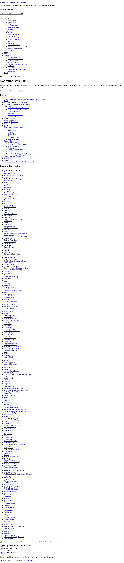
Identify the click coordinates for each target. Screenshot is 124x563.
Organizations (8, 423)
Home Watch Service (10, 350)
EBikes (6, 282)
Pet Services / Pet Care (11, 442)
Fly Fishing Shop (9, 315)
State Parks (7, 497)
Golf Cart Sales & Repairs (12, 331)
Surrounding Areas (13, 139)
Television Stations (9, 504)
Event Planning (8, 296)
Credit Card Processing (11, 277)
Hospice (6, 353)
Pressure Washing (9, 460)
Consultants (7, 273)
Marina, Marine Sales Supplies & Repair (16, 390)
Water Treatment (9, 524)
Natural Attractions (13, 146)
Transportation (8, 510)
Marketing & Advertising (11, 392)
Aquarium (7, 189)
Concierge (7, 271)
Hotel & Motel (8, 357)
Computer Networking (15, 270)
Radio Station (8, 469)
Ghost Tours (7, 327)
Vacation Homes (9, 519)
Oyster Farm (8, 428)
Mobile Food (8, 402)
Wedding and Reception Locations (22, 155)
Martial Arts (7, 394)
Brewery (6, 231)
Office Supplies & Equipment (13, 420)
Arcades (6, 191)
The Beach (11, 151)
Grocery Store (8, 334)
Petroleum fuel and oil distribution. (14, 444)
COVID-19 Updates (10, 118)
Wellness (6, 533)
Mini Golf (7, 400)
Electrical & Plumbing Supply (13, 290)
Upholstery (7, 516)
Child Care (7, 252)
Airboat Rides (8, 180)
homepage (56, 85)
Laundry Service (9, 378)
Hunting (6, 360)
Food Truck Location (10, 318)
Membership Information (15, 115)
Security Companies (10, 491)
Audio (6, 203)
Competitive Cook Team (11, 266)
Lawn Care (11, 376)
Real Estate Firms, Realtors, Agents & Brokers (18, 474)
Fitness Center (8, 311)
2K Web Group (30, 560)
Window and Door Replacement (14, 537)
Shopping (11, 148)
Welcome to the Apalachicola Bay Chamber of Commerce (21, 162)
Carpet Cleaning (9, 247)
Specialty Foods (9, 495)
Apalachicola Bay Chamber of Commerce (13, 2)
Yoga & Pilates (8, 538)
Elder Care (7, 289)
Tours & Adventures (10, 507)
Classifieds (11, 113)
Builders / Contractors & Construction (15, 233)
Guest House (8, 336)
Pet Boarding (8, 439)
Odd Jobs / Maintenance (11, 418)
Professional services (10, 463)
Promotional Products (10, 465)
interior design (8, 367)
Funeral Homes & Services (12, 320)
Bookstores (7, 229)
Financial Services (9, 304)
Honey (6, 352)
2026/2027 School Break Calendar (18, 108)
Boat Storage (8, 224)
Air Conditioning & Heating (12, 179)
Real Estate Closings (10, 472)
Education (7, 285)
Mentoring (11, 287)
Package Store (8, 430)
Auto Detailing (8, 205)
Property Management (10, 467)
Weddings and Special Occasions (18, 153)
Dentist (6, 280)
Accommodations (9, 172)
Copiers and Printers (10, 275)
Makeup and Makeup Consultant (14, 388)
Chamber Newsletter (14, 111)
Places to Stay (8, 123)
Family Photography (14, 449)
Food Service (8, 317)
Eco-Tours (7, 284)
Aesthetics (7, 177)
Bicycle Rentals (8, 217)
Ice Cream (11, 479)
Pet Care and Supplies (10, 441)
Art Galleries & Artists (11, 194)
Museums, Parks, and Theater (17, 144)
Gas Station (7, 325)
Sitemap (6, 125)
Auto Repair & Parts (10, 207)
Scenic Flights (8, 484)
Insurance (7, 366)
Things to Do (8, 141)
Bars (5, 212)
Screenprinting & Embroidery (13, 486)
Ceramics (7, 250)
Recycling (7, 476)
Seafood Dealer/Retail (10, 488)
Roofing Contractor (10, 481)
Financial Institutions (10, 303)
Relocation (11, 136)
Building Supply (9, 235)
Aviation (6, 208)
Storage (6, 498)
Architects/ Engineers (10, 193)
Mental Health (8, 399)
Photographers (8, 448)
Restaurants (7, 477)
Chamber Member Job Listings (17, 109)
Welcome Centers (9, 530)
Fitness (6, 310)
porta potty (7, 458)
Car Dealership (8, 243)
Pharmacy (7, 446)
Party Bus (7, 432)
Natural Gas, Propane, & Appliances (15, 409)
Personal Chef (8, 437)
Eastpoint (10, 132)
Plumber (6, 455)
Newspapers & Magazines (12, 413)
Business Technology (10, 240)
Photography (8, 451)
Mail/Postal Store (9, 387)
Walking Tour (8, 158)
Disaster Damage (13, 259)
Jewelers (6, 369)
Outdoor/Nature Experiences (12, 425)
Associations (8, 200)
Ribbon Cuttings (13, 116)
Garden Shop (8, 324)
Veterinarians (8, 521)
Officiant (6, 421)
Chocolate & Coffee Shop (12, 254)
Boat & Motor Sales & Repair (13, 219)
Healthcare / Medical (10, 345)
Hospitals (7, 355)
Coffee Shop (8, 263)
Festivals (6, 299)
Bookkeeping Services (11, 228)
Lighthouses (7, 381)
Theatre (6, 505)
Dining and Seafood (10, 120)
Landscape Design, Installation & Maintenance (18, 374)
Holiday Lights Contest (11, 122)
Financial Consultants (10, 301)
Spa (5, 493)
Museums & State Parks (11, 406)
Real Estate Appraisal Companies (14, 470)
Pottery (10, 196)
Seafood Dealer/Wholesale (12, 490)
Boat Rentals (8, 221)
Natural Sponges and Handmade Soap (15, 411)
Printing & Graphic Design (12, 462)
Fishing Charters (9, 308)
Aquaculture (7, 187)
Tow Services (8, 509)
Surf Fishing (7, 500)
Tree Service (8, 514)
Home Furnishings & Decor (12, 348)
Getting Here (12, 134)
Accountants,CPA (9, 174)
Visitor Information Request (12, 157)
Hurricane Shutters (9, 362)
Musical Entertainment (11, 407)
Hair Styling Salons (10, 339)
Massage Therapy (9, 395)
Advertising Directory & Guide (13, 175)
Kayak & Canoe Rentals (11, 371)
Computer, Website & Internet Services (16, 268)
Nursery (6, 416)
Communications (9, 264)
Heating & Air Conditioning (12, 346)
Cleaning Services (9, 257)
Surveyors (7, 502)
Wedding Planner (9, 528)
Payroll (6, 435)
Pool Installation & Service (12, 456)
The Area (7, 129)
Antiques (6, 184)
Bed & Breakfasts (9, 215)
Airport (6, 182)
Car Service (7, 245)
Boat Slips (7, 222)
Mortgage (7, 404)
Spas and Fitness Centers (15, 150)
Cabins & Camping (10, 242)
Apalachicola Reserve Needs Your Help (16, 102)
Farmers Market (9, 297)
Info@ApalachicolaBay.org (8, 552)
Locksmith (7, 385)
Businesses (7, 106)
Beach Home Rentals (10, 214)
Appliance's (7, 186)
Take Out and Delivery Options (13, 127)
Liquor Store (8, 383)
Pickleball (7, 453)
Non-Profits (7, 414)
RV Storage (7, 483)
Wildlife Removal (9, 535)
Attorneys (7, 201)
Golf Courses (8, 332)
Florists (6, 313)
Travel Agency (8, 512)
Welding (6, 531)
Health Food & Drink (10, 343)
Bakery (6, 210)
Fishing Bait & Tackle (10, 306)
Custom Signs (8, 278)
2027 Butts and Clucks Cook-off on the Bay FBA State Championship (25, 99)
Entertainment (8, 294)
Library (6, 380)
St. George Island (13, 137)
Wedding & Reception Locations (14, 526)
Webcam (6, 160)
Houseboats (7, 359)
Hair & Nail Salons (10, 338)
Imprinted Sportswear (10, 364)
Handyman (7, 341)
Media (6, 397)
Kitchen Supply (8, 373)
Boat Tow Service (9, 226)
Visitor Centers (8, 523)
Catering (6, 249)
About (6, 101)
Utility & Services (9, 517)
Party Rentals (8, 434)
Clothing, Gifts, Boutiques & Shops (15, 261)
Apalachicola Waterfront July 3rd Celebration (18, 104)
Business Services (9, 238)
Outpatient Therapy (10, 427)
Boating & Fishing (13, 143)
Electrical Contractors (10, 292)
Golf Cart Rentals (9, 329)
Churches (7, 256)
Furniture (6, 322)
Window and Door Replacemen (17, 236)
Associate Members (10, 198)
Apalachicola (12, 130)
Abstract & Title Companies (12, 170)
